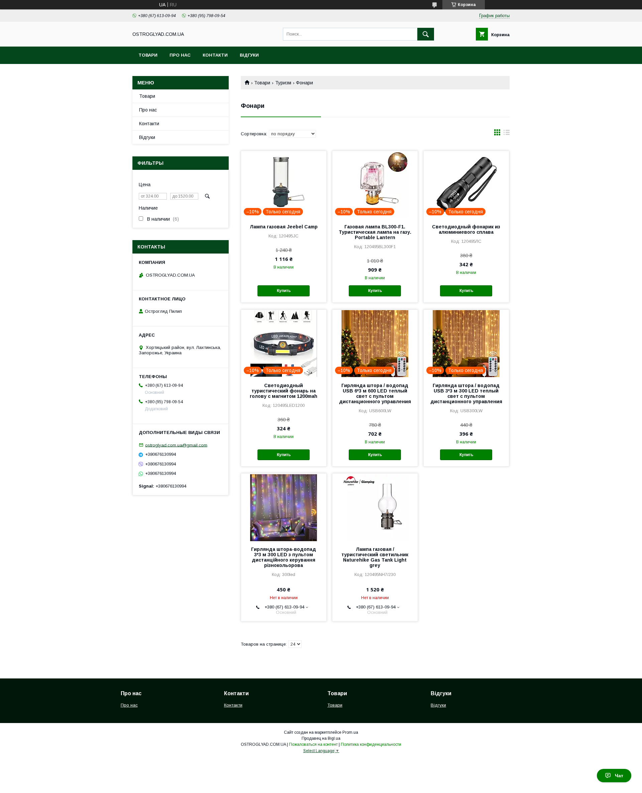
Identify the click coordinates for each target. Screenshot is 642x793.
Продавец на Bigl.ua (321, 738)
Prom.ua (350, 732)
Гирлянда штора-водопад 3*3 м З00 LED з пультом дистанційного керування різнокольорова (283, 557)
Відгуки (249, 55)
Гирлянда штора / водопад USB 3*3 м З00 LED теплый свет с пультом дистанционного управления (466, 393)
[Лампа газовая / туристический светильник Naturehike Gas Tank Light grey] (375, 507)
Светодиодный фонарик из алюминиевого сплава (466, 229)
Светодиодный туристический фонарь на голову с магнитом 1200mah (283, 391)
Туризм (283, 82)
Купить (284, 290)
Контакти (215, 55)
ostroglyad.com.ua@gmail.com (176, 444)
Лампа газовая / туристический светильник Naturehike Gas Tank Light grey (374, 557)
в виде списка (507, 134)
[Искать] (425, 34)
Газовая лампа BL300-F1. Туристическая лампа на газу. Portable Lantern (375, 232)
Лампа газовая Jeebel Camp (284, 226)
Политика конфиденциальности (371, 744)
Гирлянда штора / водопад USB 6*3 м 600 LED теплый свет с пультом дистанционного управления (375, 393)
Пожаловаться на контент (313, 744)
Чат (619, 775)
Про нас (180, 55)
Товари (147, 55)
